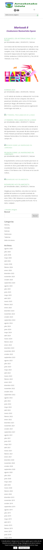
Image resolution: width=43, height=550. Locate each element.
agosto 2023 (8, 360)
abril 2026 (7, 261)
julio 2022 (7, 401)
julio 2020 (7, 475)
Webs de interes (9, 240)
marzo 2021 (8, 451)
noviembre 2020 (9, 463)
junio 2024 (7, 329)
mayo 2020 (8, 482)
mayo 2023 (8, 370)
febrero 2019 (8, 528)
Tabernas (7, 237)
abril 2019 (7, 522)
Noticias (32, 42)
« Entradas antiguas (10, 210)
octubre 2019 (8, 503)
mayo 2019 (8, 519)
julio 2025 (7, 289)
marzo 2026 (8, 264)
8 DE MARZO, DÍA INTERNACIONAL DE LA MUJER (20, 39)
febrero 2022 (8, 416)
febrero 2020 (8, 491)
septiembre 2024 (9, 320)
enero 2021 (8, 457)
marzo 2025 (8, 301)
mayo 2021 (8, 444)
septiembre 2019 (9, 507)
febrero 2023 (8, 379)
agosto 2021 (8, 435)
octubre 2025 (8, 280)
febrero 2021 (8, 454)
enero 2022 (8, 419)
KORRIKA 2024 (9, 90)
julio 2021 (7, 438)
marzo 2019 (8, 525)
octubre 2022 (8, 392)
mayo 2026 (8, 258)
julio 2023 (7, 363)
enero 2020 (8, 494)
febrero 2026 (8, 267)
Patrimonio (8, 234)
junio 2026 (7, 255)
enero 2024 (8, 345)
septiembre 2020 (9, 469)
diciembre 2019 (9, 497)
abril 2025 (7, 298)
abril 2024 (7, 336)
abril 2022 (7, 410)
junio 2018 (7, 534)
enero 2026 (8, 270)
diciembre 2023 (9, 348)
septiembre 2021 (9, 432)
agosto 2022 (8, 398)
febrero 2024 (8, 342)
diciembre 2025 (9, 273)
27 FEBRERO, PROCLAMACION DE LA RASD (20, 120)
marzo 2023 (8, 376)
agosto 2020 (8, 472)
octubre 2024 (8, 317)
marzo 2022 (8, 413)
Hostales (7, 228)
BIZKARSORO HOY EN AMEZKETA (16, 184)
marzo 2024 (8, 339)
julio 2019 (7, 513)
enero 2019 (8, 531)
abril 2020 (7, 485)
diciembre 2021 (9, 423)
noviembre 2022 (9, 388)
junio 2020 (7, 479)
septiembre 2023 (9, 357)
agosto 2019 (8, 510)
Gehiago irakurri (24, 547)
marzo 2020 (8, 488)
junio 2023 (7, 367)
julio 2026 (7, 252)
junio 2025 (7, 292)
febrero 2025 (8, 304)
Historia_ (7, 225)
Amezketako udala (13, 42)
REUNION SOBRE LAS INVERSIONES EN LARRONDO (19, 153)
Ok (15, 547)
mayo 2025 (8, 295)
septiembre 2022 (9, 395)
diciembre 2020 (9, 460)
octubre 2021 (8, 429)
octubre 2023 (8, 354)
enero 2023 (8, 382)
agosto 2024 (8, 323)
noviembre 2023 (9, 351)
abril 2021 (7, 447)
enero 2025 (8, 308)
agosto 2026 (8, 249)
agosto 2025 (8, 286)
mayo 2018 (8, 538)
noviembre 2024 (9, 314)
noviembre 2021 (9, 426)
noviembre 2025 (9, 276)
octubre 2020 (8, 466)
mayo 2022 (8, 407)
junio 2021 (7, 441)
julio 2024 (7, 326)
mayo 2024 (8, 332)
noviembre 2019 (9, 500)
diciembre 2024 (9, 311)
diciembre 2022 (9, 385)
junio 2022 (7, 404)
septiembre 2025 (9, 283)
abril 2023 (7, 373)
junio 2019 (7, 516)
